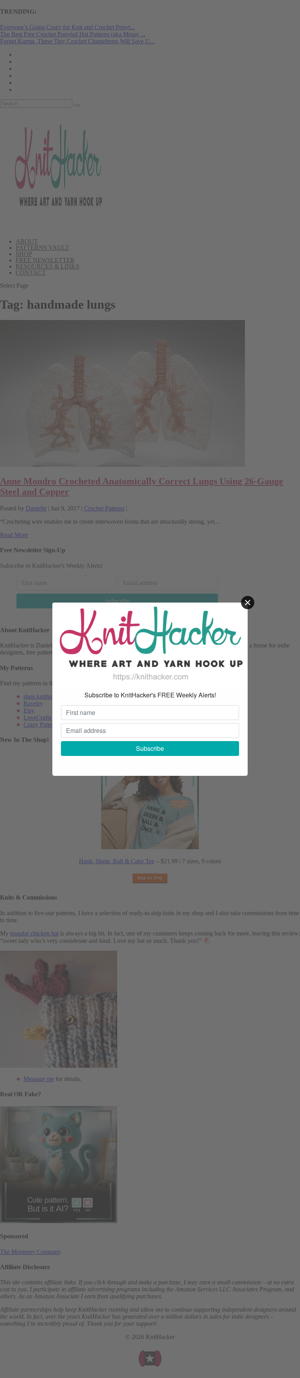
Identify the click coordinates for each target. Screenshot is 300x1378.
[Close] (247, 602)
